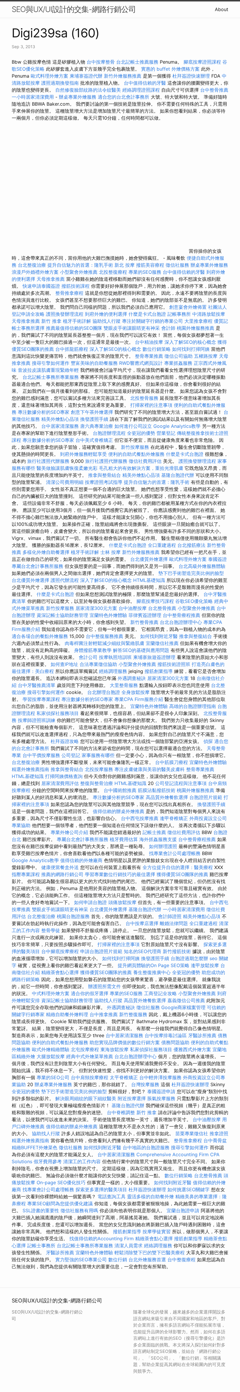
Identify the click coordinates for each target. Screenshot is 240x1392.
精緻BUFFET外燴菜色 (35, 1147)
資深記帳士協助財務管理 (62, 615)
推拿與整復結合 (195, 636)
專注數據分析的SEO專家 (43, 412)
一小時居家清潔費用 (33, 97)
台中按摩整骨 (101, 62)
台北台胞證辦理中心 (181, 622)
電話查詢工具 (111, 1196)
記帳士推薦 (154, 832)
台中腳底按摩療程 (60, 951)
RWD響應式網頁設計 (141, 363)
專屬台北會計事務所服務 (37, 566)
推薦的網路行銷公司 (62, 874)
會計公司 (88, 657)
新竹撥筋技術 (177, 951)
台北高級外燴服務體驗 (202, 566)
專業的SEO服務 (144, 272)
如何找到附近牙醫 (159, 636)
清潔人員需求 (128, 1245)
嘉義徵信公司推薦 (186, 1000)
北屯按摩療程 (85, 1049)
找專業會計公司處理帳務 (174, 853)
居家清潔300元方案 (96, 608)
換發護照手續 (94, 419)
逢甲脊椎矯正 (174, 818)
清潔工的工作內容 (82, 1161)
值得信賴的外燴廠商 (81, 860)
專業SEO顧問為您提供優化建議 (60, 1203)
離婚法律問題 (174, 923)
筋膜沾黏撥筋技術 (156, 790)
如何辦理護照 (163, 846)
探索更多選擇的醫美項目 (101, 1189)
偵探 (208, 741)
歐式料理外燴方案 (50, 76)
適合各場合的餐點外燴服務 (40, 636)
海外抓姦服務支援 (158, 839)
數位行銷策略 (157, 349)
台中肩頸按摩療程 (90, 1077)
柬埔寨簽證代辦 (86, 76)
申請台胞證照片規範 (101, 951)
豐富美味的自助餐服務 (94, 363)
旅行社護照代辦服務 (48, 461)
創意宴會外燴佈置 (188, 307)
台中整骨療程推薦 (182, 615)
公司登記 (70, 755)
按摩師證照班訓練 (37, 720)
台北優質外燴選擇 (149, 559)
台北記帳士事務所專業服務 (51, 377)
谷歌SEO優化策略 (194, 601)
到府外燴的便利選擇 (106, 314)
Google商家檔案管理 (183, 1007)
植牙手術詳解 (77, 321)
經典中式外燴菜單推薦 (89, 1056)
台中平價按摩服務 (42, 755)
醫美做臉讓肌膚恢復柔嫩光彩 (67, 468)
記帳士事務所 (41, 1245)
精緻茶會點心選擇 (60, 972)
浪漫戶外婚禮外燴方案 (36, 272)
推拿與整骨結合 (104, 475)
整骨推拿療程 (69, 293)
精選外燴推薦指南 (30, 769)
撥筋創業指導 (159, 671)
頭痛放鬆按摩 (123, 902)
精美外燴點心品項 (60, 419)
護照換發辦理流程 (64, 314)
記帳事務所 (179, 314)
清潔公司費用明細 (64, 482)
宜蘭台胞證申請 (183, 1210)
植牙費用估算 (124, 839)
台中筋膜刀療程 (172, 762)
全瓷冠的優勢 (141, 433)
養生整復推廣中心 (152, 972)
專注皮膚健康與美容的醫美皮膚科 (149, 769)
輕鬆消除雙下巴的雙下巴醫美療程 (149, 1252)
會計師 (168, 328)
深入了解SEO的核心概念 (190, 342)
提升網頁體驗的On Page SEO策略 (153, 965)
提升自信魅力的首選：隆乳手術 (80, 265)
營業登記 (166, 433)
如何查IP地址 (64, 664)
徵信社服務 (177, 265)
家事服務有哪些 (98, 755)
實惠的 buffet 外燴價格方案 (170, 69)
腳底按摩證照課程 (203, 62)
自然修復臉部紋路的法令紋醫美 (88, 90)
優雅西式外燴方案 (192, 1049)
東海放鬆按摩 (115, 1049)
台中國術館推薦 (121, 790)
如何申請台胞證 (90, 902)
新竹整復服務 (133, 1014)
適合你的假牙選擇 (89, 993)
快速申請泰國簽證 (41, 286)
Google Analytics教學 (176, 426)
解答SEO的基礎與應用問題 (141, 650)
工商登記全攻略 (160, 993)
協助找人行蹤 (106, 321)
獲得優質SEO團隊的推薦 (182, 874)
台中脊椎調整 (121, 1112)
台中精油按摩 (149, 342)
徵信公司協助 (178, 356)
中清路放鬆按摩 (208, 314)
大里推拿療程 (199, 321)
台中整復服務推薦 (105, 636)
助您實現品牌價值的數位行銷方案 (125, 1042)
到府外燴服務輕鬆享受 (83, 454)
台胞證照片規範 (205, 797)
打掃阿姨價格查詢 (64, 776)
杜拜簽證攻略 (65, 741)
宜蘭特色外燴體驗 (108, 615)
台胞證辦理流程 (109, 433)
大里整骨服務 (124, 685)
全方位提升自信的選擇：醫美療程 (178, 867)
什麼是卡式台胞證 (147, 314)
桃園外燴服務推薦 (196, 328)
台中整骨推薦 (214, 90)
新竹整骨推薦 (144, 622)
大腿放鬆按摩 (51, 1056)
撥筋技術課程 (76, 286)
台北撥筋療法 (191, 545)
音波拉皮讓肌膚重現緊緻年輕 (48, 370)
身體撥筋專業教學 (93, 650)
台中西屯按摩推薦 (140, 818)
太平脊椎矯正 (124, 1077)
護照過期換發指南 (60, 83)
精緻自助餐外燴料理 (68, 1014)
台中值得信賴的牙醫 (145, 83)
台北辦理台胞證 (103, 692)
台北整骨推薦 (162, 608)
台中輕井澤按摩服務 (161, 1077)
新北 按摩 (124, 265)
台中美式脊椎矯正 (95, 440)
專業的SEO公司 (53, 1077)
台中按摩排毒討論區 (166, 1035)
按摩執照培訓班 (116, 657)
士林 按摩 (110, 552)
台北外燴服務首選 (147, 1259)
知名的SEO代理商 (142, 951)
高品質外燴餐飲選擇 (167, 797)
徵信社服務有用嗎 (79, 1210)
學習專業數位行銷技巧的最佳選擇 (120, 874)
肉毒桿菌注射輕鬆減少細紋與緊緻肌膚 (104, 643)
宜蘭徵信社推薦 (162, 643)
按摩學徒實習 (157, 1231)
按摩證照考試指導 (104, 482)
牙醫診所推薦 (202, 1035)
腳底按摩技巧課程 (155, 601)
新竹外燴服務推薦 (123, 76)
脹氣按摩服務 (162, 1098)
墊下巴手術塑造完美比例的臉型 (191, 573)
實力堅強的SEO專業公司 (81, 1259)
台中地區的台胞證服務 (146, 1147)
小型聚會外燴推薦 (78, 272)
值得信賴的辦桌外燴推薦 (118, 811)
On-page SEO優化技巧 (61, 1182)
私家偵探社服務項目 (58, 713)
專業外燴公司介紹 (69, 832)
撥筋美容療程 (150, 265)
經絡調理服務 (113, 671)
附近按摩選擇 (132, 1098)
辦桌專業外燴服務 (78, 97)
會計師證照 (169, 916)
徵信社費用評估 (145, 461)
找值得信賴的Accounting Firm (101, 1238)
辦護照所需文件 (104, 986)
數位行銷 (117, 1259)
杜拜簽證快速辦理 (191, 76)
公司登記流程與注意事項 (181, 783)
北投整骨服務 (144, 398)
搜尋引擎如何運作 (50, 363)
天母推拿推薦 (51, 279)
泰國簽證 (217, 559)
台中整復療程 (182, 1259)
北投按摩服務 (99, 769)
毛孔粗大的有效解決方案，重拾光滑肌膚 (141, 468)
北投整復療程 (113, 272)
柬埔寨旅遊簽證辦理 (154, 657)
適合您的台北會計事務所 (123, 97)
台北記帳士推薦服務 (137, 62)
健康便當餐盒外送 (60, 867)
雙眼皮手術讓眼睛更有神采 (132, 328)
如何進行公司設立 (133, 426)
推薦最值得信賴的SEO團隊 (74, 328)
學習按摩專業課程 (42, 699)
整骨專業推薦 (149, 356)
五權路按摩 (205, 356)
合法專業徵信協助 (98, 664)
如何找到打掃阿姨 (191, 349)
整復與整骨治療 (96, 783)
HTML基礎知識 (149, 580)
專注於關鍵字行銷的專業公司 (152, 321)
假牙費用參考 (48, 1161)
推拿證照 (219, 1133)
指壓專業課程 (26, 874)
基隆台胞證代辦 (177, 475)
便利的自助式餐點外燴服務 (136, 454)
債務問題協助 (175, 1042)
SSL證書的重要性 (41, 1210)
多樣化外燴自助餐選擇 (47, 552)
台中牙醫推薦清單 (36, 685)
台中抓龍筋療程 (72, 349)
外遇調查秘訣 (132, 678)
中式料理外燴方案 (51, 993)
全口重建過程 (162, 545)
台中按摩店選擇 (143, 923)
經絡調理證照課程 (141, 90)
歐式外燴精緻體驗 (50, 1049)
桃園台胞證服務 (73, 916)
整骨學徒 (50, 930)
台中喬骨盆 (215, 1140)
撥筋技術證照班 (174, 664)
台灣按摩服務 (146, 1084)
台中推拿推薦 (104, 1014)
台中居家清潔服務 (60, 426)
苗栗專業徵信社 (191, 1133)
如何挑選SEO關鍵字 (188, 1189)
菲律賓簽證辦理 (144, 615)
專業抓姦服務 (178, 363)
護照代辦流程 (65, 580)
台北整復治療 (32, 265)
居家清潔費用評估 (60, 783)
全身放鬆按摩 (136, 692)
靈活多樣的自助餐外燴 (150, 1196)
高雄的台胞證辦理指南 (192, 706)
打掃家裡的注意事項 (151, 405)
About (221, 9)
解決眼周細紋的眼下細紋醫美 (85, 1098)
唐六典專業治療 (96, 426)
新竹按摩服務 (135, 447)
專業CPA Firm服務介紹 (138, 699)
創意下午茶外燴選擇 (92, 412)
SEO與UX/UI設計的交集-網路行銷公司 (74, 9)
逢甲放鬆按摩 (205, 965)
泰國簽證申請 (161, 1091)
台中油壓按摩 (133, 608)
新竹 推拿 (51, 321)
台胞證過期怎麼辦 (189, 958)
